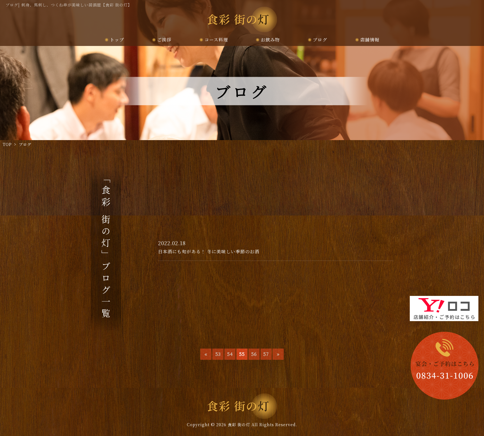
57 (266, 354)
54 (230, 354)
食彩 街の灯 (239, 424)
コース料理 (216, 39)
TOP (7, 144)
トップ (117, 39)
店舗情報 (369, 39)
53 (218, 354)
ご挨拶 (164, 39)
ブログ (320, 39)
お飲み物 (270, 39)
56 (254, 354)
